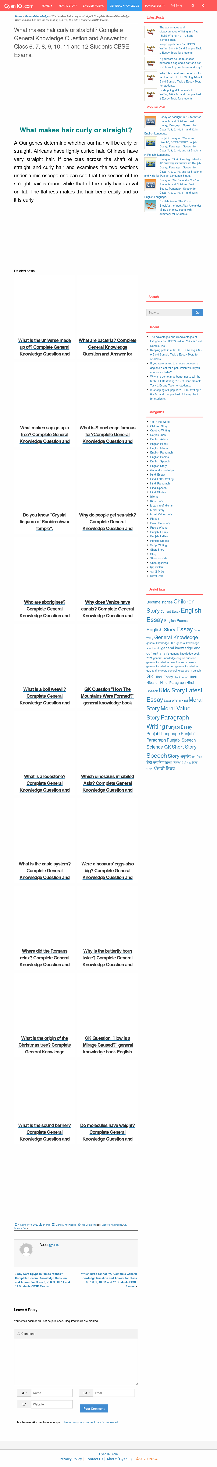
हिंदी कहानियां (156, 567)
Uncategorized (159, 563)
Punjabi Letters (159, 536)
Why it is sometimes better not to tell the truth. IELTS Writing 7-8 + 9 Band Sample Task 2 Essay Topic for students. (181, 79)
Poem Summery (160, 523)
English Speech (160, 461)
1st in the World (160, 422)
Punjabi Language (163, 733)
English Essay (159, 444)
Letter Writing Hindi (176, 701)
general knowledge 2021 (161, 643)
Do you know (158, 435)
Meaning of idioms (161, 505)
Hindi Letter (181, 677)
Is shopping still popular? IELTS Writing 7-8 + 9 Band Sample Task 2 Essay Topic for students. (181, 94)
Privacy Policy (71, 1459)
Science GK (20, 1228)
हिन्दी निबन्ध (176, 5)
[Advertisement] (76, 92)
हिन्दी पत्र (186, 763)
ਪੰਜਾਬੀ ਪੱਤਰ (156, 576)
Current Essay (170, 611)
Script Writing (158, 545)
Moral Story (68, 5)
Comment (28, 1333)
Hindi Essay (157, 474)
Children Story (159, 426)
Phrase (154, 519)
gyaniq (46, 1224)
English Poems (93, 5)
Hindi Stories (158, 492)
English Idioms (159, 448)
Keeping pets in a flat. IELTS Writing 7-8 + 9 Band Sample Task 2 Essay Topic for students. (181, 48)
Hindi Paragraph (160, 483)
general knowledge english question (174, 658)
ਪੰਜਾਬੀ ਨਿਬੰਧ (157, 572)
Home (46, 5)
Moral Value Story (161, 514)
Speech (156, 755)
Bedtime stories (159, 602)
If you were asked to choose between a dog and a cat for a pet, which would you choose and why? (181, 63)
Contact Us (94, 1459)
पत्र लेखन (197, 756)
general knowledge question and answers (171, 662)
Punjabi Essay (155, 5)
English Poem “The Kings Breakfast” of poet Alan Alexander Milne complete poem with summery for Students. (180, 207)
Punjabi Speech (181, 740)
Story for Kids (158, 558)
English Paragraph (161, 452)
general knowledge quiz (160, 666)
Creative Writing (160, 430)
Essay (184, 628)
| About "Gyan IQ (118, 1459)
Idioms (154, 496)
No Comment (89, 1224)
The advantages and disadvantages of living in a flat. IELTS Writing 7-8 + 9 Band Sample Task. (179, 33)
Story (153, 554)
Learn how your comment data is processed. (91, 1422)
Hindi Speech (158, 488)
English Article (159, 439)
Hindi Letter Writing (162, 479)
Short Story (157, 549)
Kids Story (156, 501)
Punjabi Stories (159, 541)
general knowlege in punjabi (185, 670)
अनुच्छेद (185, 756)
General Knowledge (124, 5)
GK (125, 1224)
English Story (158, 466)
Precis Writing (158, 527)
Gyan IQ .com (18, 5)
